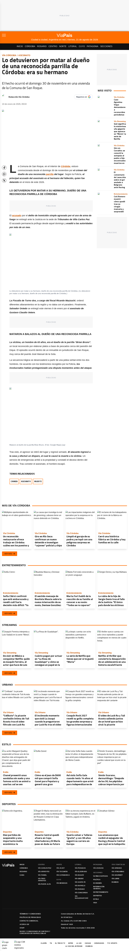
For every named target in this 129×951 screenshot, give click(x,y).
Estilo (96, 899)
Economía (97, 883)
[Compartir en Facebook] (4, 167)
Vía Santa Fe (80, 882)
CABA (22, 875)
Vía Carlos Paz (44, 868)
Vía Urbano (117, 868)
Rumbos (115, 882)
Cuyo (82, 46)
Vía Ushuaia (98, 868)
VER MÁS (8, 554)
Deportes (97, 896)
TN (51, 943)
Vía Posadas (80, 868)
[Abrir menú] (16, 35)
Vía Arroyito (43, 871)
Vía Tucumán (62, 871)
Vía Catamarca (63, 875)
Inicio (20, 46)
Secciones (106, 46)
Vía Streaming (118, 871)
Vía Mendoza (61, 883)
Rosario (41, 46)
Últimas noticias (100, 876)
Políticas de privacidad (30, 917)
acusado (16, 215)
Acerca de (24, 924)
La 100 (79, 943)
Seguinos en (81, 97)
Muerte (38, 481)
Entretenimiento (100, 892)
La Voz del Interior (74, 946)
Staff (22, 928)
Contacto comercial (29, 921)
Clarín (44, 943)
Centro (53, 46)
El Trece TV (60, 943)
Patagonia (92, 46)
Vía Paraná (80, 889)
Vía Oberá (79, 878)
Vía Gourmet (117, 875)
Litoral (72, 46)
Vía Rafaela (80, 886)
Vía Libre (115, 878)
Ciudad (88, 943)
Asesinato (24, 55)
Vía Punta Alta (44, 884)
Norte (62, 46)
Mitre (70, 943)
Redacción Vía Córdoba (19, 96)
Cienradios (99, 943)
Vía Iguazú (79, 875)
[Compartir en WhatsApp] (4, 174)
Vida (95, 903)
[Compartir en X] (4, 180)
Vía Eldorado (81, 871)
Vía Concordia (81, 893)
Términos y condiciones (30, 914)
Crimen (14, 481)
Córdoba (30, 46)
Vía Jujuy (60, 868)
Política (96, 879)
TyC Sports (112, 943)
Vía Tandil (42, 875)
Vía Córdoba (9, 55)
